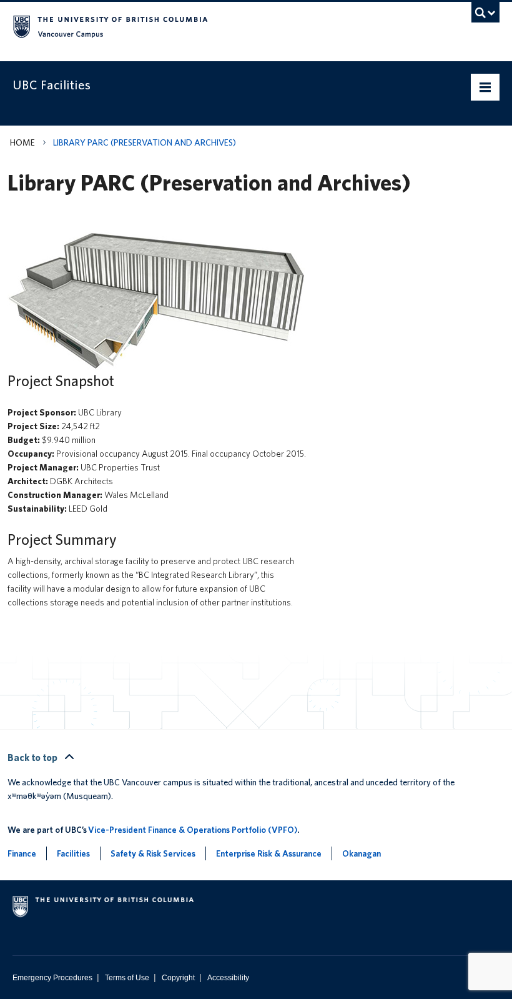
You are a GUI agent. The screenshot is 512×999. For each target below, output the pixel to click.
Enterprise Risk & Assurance (269, 853)
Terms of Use (127, 977)
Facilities (73, 853)
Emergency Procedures (52, 977)
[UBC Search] (485, 15)
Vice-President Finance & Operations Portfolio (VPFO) (192, 830)
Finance (21, 853)
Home (22, 142)
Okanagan (361, 853)
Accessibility (228, 977)
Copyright (178, 977)
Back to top (33, 757)
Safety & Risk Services (153, 853)
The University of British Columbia (219, 25)
